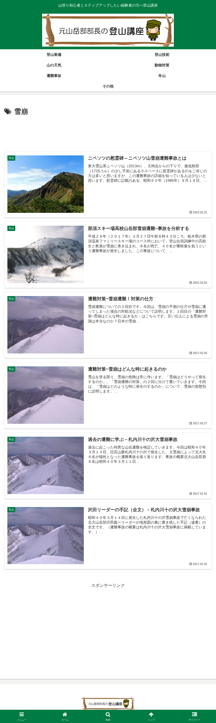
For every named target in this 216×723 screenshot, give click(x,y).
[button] (199, 654)
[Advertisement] (108, 132)
